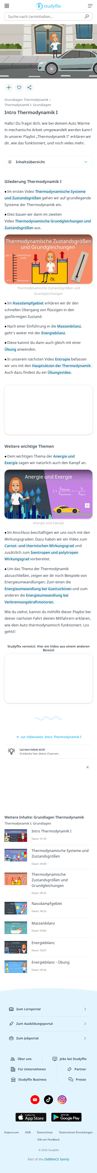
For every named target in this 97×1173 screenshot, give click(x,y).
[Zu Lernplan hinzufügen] (9, 87)
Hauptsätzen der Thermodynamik (62, 365)
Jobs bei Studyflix (73, 1059)
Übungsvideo (59, 372)
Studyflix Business (32, 1079)
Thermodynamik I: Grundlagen (28, 105)
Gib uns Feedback (48, 1139)
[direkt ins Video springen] (48, 258)
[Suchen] (86, 17)
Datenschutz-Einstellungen (76, 1132)
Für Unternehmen (32, 1069)
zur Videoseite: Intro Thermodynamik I (51, 737)
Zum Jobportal (27, 1038)
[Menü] (90, 6)
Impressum (11, 1132)
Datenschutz (45, 1132)
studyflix (52, 6)
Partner (80, 1069)
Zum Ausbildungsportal (34, 1023)
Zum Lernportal (28, 1009)
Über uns (25, 1059)
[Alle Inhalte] (7, 6)
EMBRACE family (56, 1159)
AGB (28, 1132)
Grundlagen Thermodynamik (26, 100)
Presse (81, 1079)
